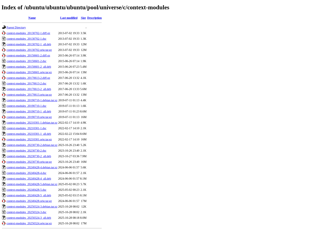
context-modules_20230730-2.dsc (26, 150)
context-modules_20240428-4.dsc (26, 173)
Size (83, 17)
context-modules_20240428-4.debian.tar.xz (32, 167)
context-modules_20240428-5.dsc (26, 189)
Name (32, 17)
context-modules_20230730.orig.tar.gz (29, 161)
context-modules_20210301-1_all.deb (29, 133)
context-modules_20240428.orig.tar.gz (29, 201)
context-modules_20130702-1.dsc (26, 38)
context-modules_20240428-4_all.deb (29, 178)
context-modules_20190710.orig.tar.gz (29, 117)
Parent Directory (16, 27)
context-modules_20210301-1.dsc (26, 128)
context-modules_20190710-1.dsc (26, 105)
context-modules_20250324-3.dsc (26, 212)
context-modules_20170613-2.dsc (26, 83)
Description (94, 17)
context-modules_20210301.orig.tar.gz (29, 139)
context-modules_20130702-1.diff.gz (28, 33)
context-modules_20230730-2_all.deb (29, 156)
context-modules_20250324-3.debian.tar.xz (32, 206)
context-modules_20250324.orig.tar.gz (29, 223)
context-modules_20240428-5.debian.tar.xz (32, 184)
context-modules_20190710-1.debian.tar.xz (32, 100)
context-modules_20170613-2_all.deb (29, 89)
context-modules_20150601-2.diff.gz (28, 55)
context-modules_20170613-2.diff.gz (28, 77)
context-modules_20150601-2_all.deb (29, 66)
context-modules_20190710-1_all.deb (29, 111)
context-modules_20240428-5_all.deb (29, 195)
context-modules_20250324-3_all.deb (29, 217)
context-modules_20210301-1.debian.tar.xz (32, 122)
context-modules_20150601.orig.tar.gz (29, 72)
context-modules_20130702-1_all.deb (29, 44)
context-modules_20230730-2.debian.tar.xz (32, 145)
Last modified (69, 17)
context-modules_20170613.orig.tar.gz (29, 94)
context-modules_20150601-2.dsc (26, 61)
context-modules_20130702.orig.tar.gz (29, 49)
